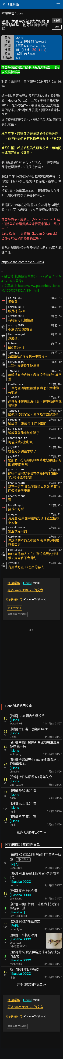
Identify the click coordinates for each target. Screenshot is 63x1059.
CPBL (23, 583)
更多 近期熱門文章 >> (31, 832)
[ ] (15, 720)
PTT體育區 (7, 13)
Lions (19, 13)
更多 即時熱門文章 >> (31, 985)
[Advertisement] (31, 663)
